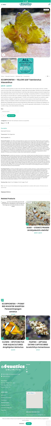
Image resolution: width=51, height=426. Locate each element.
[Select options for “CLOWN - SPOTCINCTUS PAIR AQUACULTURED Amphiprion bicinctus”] (2, 338)
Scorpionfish (26, 76)
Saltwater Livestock (9, 76)
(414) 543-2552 (6, 376)
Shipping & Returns (5, 405)
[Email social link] (8, 123)
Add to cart (11, 115)
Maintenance (4, 400)
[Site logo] (25, 4)
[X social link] (6, 123)
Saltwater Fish (19, 76)
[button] (2, 32)
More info (21, 423)
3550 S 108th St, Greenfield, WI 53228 (11, 374)
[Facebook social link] (23, 1)
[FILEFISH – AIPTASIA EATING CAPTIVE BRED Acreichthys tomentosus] (38, 327)
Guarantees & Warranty (6, 407)
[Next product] (49, 76)
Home (2, 76)
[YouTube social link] (27, 1)
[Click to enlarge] (3, 54)
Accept (28, 423)
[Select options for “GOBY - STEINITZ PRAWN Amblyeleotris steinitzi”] (27, 224)
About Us (3, 395)
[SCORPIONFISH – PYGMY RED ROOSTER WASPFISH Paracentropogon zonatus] (13, 251)
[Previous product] (46, 76)
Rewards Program (5, 402)
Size (2, 108)
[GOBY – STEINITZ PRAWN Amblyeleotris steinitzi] (38, 213)
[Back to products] (47, 76)
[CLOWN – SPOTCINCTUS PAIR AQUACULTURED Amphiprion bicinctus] (13, 327)
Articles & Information (6, 397)
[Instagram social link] (25, 1)
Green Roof (3, 410)
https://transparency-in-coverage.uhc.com (35, 414)
